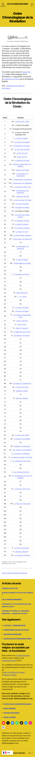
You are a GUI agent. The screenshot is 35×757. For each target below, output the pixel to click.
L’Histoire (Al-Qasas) (22, 311)
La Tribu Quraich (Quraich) (22, 235)
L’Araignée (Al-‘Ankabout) (22, 446)
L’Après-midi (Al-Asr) (22, 170)
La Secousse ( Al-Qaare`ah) (22, 239)
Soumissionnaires (23, 656)
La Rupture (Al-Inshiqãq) (22, 439)
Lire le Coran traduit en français (14, 573)
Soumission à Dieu (9, 661)
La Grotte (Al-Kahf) (22, 387)
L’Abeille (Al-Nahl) (22, 391)
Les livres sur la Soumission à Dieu (17, 639)
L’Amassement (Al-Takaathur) (22, 183)
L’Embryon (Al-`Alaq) (22, 121)
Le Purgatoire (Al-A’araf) (21, 274)
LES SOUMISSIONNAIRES (17, 4)
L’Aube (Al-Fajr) (22, 157)
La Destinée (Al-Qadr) (22, 221)
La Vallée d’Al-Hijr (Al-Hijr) (22, 332)
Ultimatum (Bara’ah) (21, 552)
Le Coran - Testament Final (14, 625)
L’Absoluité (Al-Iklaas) (22, 207)
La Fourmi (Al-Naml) (22, 308)
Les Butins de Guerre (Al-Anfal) (21, 457)
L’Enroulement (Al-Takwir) (21, 146)
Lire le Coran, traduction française (17, 704)
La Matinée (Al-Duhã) (22, 160)
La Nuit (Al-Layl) (22, 153)
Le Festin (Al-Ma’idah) (21, 548)
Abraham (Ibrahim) (22, 398)
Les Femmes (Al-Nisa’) (21, 472)
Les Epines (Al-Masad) (22, 142)
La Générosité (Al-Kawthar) (22, 179)
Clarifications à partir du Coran (16, 630)
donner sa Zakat (10, 675)
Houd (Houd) (21, 324)
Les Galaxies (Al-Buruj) (22, 228)
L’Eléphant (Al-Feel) (22, 196)
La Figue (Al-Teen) (22, 232)
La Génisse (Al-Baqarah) (21, 454)
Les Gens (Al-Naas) (22, 204)
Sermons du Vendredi (12, 634)
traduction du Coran (12, 79)
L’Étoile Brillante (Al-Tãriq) (22, 263)
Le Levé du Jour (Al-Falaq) (22, 200)
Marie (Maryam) (21, 293)
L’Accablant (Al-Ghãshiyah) (22, 383)
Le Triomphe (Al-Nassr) (22, 555)
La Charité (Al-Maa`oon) (22, 187)
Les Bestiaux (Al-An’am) (22, 335)
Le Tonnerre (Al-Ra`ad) (22, 489)
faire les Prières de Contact (14, 672)
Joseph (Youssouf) (21, 328)
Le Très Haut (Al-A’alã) (22, 149)
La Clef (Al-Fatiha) (21, 138)
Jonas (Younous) (22, 321)
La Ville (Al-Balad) (22, 260)
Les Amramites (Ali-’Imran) (22, 461)
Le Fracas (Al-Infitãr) (22, 435)
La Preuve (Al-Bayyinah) (22, 504)
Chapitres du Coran (10, 588)
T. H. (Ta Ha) (22, 296)
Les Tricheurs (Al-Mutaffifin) (22, 450)
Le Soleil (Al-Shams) (22, 224)
